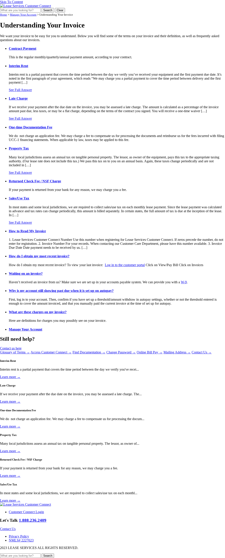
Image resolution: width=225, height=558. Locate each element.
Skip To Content (11, 2)
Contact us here (11, 348)
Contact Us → (202, 352)
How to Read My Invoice (27, 231)
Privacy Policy (19, 536)
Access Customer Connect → (51, 352)
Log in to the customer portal (125, 265)
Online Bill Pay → (150, 352)
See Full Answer (20, 90)
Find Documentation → (89, 352)
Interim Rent (18, 66)
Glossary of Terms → (15, 352)
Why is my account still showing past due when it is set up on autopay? (61, 291)
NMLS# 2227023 (21, 540)
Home (3, 14)
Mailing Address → (177, 352)
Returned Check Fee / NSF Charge (35, 181)
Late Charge (18, 98)
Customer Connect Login (26, 512)
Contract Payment (22, 48)
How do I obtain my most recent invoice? (39, 256)
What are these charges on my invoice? (38, 312)
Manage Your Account (23, 14)
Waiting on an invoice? (26, 273)
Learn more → (10, 377)
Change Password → (121, 352)
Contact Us (8, 529)
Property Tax (19, 148)
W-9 (184, 282)
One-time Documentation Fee (30, 127)
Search (47, 10)
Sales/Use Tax (19, 198)
